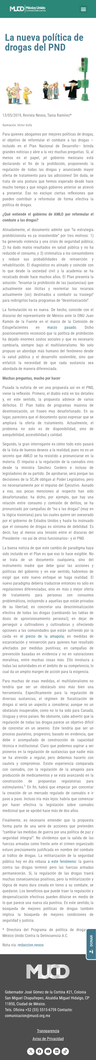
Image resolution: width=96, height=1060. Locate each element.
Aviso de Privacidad (48, 1038)
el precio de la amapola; (42, 636)
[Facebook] (39, 1051)
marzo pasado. (62, 327)
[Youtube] (48, 1051)
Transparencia (48, 1031)
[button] (83, 9)
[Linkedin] (56, 1051)
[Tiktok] (65, 1051)
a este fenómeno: (62, 861)
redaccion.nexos (31, 945)
